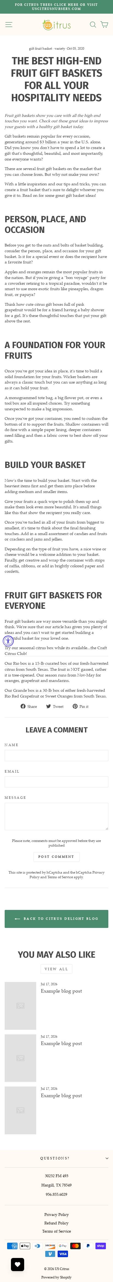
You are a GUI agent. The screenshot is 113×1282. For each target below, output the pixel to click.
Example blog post (61, 990)
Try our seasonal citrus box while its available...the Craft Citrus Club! (56, 650)
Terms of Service (60, 876)
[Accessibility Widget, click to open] (8, 641)
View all (57, 969)
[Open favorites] (17, 1264)
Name (12, 745)
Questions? (55, 1158)
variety (60, 48)
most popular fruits (80, 271)
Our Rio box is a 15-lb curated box (36, 663)
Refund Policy (56, 1222)
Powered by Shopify (56, 1277)
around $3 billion (40, 141)
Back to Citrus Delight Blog (60, 918)
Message (16, 798)
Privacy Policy (56, 1214)
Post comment (56, 856)
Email (12, 771)
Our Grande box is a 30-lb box (32, 690)
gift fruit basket (40, 48)
